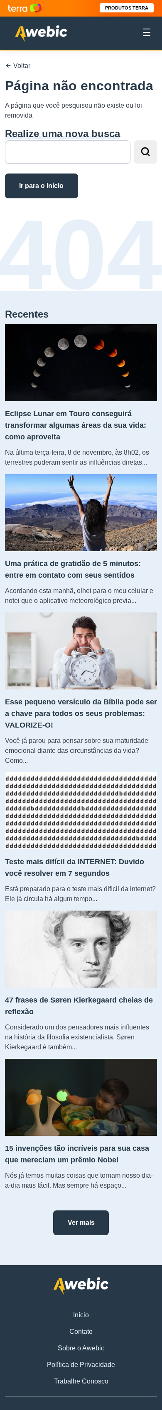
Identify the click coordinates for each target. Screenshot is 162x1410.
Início (81, 1314)
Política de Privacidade (81, 1364)
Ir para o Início (41, 185)
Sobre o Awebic (81, 1348)
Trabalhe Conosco (81, 1381)
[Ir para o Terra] (25, 8)
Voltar (21, 65)
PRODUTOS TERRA (126, 7)
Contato (81, 1331)
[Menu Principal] (146, 33)
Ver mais (81, 1222)
